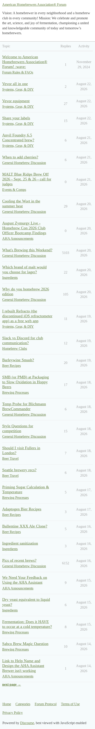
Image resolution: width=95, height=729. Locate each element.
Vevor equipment (16, 101)
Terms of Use (70, 704)
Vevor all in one (15, 84)
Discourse (27, 723)
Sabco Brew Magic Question (25, 643)
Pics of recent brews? (19, 560)
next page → (11, 684)
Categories (22, 704)
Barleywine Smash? (18, 360)
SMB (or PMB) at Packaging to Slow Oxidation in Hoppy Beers (25, 382)
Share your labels (16, 118)
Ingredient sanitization (20, 543)
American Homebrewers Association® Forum (34, 4)
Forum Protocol (46, 704)
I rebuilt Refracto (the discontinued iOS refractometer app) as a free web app (27, 316)
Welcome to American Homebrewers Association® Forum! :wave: (24, 62)
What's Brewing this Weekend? (27, 250)
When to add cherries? (20, 157)
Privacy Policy (12, 713)
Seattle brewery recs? (19, 470)
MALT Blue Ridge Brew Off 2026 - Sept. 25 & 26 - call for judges (26, 179)
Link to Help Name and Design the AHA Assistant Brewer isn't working (23, 666)
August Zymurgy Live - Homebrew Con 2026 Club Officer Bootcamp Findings (24, 228)
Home (6, 704)
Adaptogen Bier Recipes (21, 509)
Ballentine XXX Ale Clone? (24, 526)
